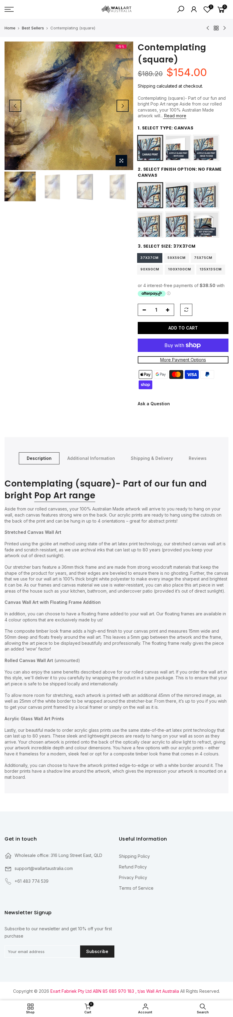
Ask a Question (154, 403)
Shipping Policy (134, 856)
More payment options (183, 359)
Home (10, 27)
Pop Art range (65, 495)
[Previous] (15, 106)
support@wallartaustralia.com (44, 868)
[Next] (122, 106)
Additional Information (91, 458)
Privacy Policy (133, 877)
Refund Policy (133, 866)
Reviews (198, 458)
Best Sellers (33, 27)
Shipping (146, 86)
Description (39, 458)
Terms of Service (136, 888)
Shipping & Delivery (152, 458)
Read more (174, 115)
